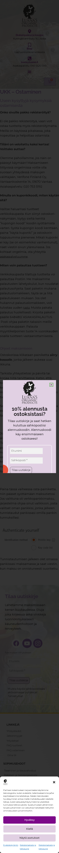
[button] (54, 782)
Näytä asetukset (29, 837)
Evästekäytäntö (10, 845)
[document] (29, 426)
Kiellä (29, 828)
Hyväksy (29, 819)
